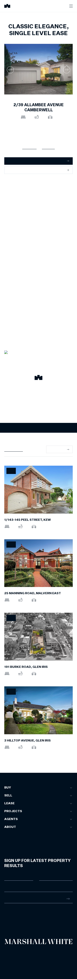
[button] (38, 378)
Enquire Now (38, 427)
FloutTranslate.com (29, 962)
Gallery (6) (29, 146)
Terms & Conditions (13, 953)
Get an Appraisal (19, 161)
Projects (13, 811)
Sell (8, 795)
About (10, 827)
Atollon (52, 956)
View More (57, 449)
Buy (7, 787)
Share (12, 170)
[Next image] (66, 69)
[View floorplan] (67, 90)
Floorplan (48, 146)
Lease (9, 803)
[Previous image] (10, 69)
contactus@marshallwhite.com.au (27, 919)
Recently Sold (13, 449)
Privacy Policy (11, 956)
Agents (11, 819)
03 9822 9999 (13, 915)
